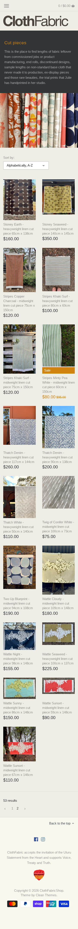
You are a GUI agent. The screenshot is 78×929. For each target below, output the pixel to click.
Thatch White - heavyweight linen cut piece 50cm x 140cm (18, 526)
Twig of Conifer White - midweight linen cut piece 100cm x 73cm (58, 526)
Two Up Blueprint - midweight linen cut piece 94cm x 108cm (18, 603)
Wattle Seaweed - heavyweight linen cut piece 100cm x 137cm (58, 658)
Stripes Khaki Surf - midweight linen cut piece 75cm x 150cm (18, 382)
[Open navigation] (6, 6)
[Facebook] (36, 839)
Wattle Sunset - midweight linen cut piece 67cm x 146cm (18, 770)
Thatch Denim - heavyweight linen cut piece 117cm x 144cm (18, 457)
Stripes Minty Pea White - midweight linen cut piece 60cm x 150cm (58, 384)
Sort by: (8, 157)
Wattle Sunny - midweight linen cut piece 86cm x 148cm (18, 707)
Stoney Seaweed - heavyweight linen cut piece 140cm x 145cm (58, 228)
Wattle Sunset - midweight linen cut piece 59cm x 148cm (57, 707)
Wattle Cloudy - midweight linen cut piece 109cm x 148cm (58, 603)
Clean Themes (46, 895)
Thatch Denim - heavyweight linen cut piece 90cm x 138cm (57, 457)
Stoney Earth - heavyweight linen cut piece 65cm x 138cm (18, 228)
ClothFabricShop (51, 890)
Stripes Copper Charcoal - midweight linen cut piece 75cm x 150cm (19, 303)
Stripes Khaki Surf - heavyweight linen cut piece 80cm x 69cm (57, 300)
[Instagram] (43, 839)
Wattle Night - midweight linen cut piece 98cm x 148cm (18, 658)
